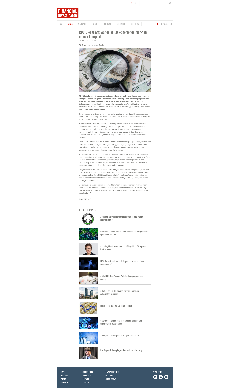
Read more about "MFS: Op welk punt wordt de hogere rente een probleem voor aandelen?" (115, 263)
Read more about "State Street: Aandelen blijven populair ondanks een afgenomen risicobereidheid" (115, 323)
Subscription (88, 372)
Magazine (82, 24)
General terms (110, 379)
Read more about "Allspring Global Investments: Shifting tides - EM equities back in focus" (115, 249)
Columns (107, 24)
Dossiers (135, 24)
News (70, 24)
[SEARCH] (170, 3)
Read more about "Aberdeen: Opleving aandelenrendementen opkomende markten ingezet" (115, 219)
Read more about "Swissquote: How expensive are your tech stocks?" (115, 338)
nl (135, 3)
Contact (86, 379)
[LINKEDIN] (161, 377)
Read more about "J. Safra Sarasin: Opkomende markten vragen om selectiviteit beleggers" (115, 293)
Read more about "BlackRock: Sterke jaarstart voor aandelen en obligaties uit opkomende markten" (115, 234)
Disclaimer (109, 376)
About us (86, 383)
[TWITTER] (155, 377)
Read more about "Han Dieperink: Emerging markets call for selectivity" (115, 353)
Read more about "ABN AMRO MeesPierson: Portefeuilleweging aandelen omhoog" (115, 278)
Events (95, 24)
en (131, 3)
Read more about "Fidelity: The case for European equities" (115, 308)
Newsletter (166, 24)
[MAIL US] (166, 377)
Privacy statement (112, 372)
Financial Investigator (61, 24)
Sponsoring (87, 376)
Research (121, 24)
